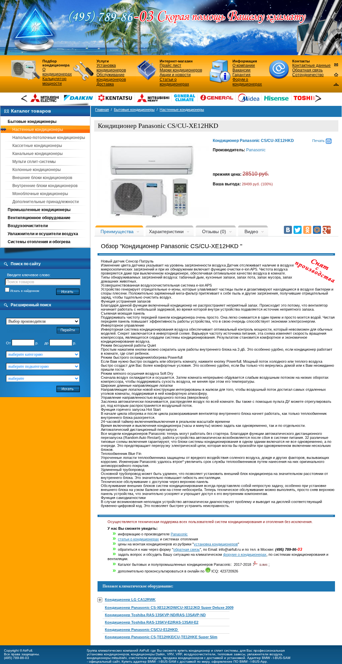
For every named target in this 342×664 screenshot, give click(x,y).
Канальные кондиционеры (37, 153)
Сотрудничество (308, 74)
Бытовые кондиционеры (32, 121)
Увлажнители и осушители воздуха (43, 233)
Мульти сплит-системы (34, 161)
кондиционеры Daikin (148, 654)
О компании (243, 65)
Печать (319, 141)
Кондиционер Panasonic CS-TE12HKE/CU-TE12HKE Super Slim (161, 637)
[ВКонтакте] (288, 230)
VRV (170, 654)
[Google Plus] (327, 230)
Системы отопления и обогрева (39, 241)
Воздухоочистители (28, 225)
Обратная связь (307, 70)
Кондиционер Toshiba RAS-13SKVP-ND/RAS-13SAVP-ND (155, 615)
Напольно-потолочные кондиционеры (48, 137)
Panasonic (256, 150)
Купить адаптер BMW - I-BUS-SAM (149, 661)
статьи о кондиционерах (138, 539)
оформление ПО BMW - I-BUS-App (239, 661)
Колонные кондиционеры (36, 169)
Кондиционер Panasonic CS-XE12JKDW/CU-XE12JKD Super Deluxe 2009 (169, 608)
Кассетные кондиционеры (37, 145)
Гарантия (241, 74)
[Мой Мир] (317, 230)
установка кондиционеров (216, 544)
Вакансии (241, 70)
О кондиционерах (57, 71)
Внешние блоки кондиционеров (42, 177)
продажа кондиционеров (183, 658)
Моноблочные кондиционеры (40, 193)
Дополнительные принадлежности (45, 201)
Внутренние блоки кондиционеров (44, 185)
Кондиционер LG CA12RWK (130, 600)
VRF (179, 654)
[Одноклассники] (307, 230)
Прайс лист (170, 65)
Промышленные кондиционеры (39, 209)
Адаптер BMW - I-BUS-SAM (268, 658)
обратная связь (186, 549)
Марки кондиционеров (181, 70)
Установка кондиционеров (111, 67)
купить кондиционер (194, 650)
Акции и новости (175, 74)
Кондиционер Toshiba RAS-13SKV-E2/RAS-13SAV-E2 (151, 622)
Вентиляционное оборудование (39, 217)
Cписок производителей (27, 331)
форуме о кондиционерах (245, 554)
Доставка (105, 84)
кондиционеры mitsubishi (107, 658)
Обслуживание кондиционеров (111, 77)
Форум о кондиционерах (247, 82)
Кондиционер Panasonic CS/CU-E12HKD (142, 630)
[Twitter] (298, 230)
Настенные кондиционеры (37, 129)
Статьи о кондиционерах (174, 82)
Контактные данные (311, 65)
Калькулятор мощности (54, 81)
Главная (102, 110)
